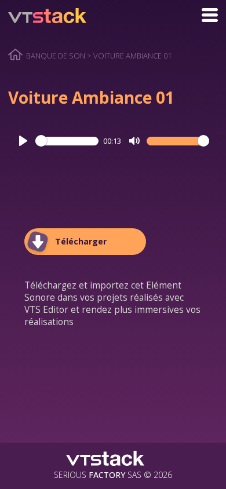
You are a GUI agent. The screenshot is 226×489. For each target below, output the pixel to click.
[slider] (67, 140)
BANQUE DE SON (55, 55)
